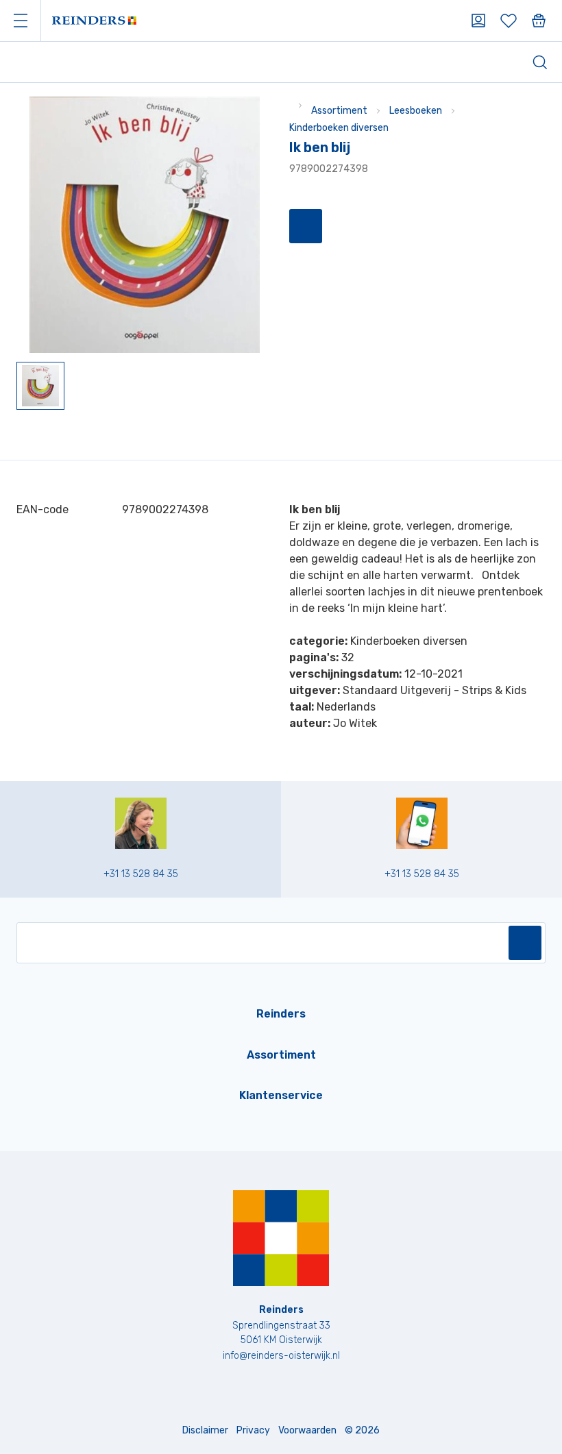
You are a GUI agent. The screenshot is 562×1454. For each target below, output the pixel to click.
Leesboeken (415, 110)
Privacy (253, 1430)
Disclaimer (205, 1430)
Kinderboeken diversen (339, 128)
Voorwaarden (307, 1430)
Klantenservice (281, 1095)
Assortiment (339, 110)
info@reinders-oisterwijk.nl (281, 1355)
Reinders (281, 1013)
